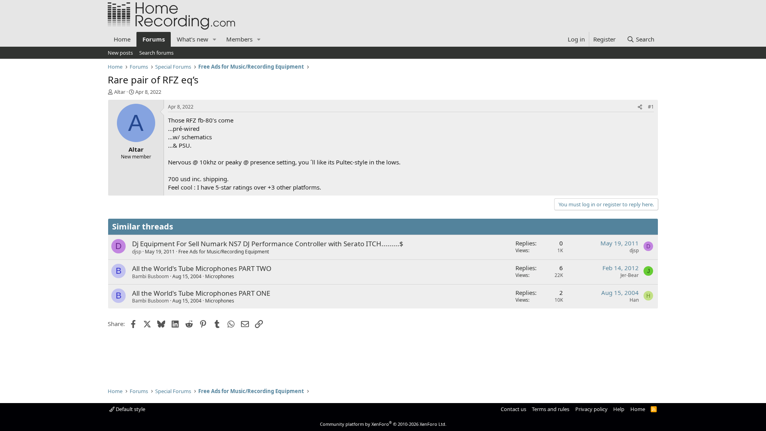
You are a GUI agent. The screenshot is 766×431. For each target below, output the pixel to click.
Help (618, 409)
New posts (120, 52)
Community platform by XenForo (383, 424)
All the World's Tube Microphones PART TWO (201, 268)
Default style (130, 409)
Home (122, 39)
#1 (651, 106)
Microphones (219, 276)
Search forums (156, 52)
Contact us (513, 409)
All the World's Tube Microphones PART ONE (201, 293)
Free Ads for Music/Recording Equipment (223, 251)
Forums (153, 39)
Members (239, 39)
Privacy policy (591, 409)
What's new (192, 39)
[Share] (640, 107)
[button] (214, 39)
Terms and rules (550, 409)
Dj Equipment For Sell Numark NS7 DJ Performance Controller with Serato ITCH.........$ (267, 243)
